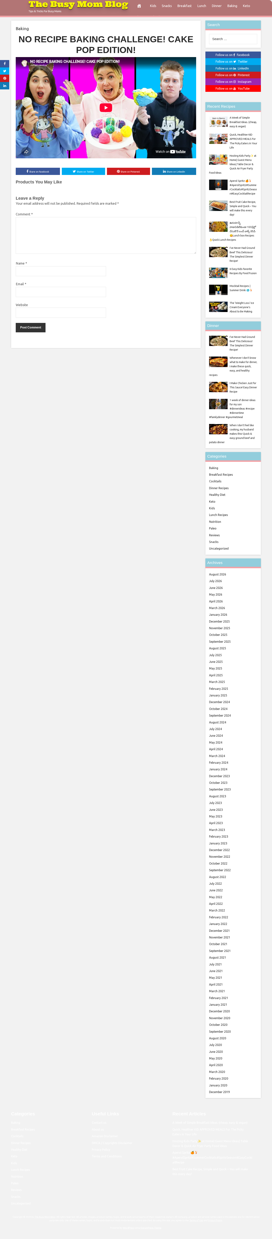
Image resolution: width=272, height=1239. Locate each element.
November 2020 (219, 1018)
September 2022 (220, 870)
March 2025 (217, 682)
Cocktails (215, 481)
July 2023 (215, 803)
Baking (232, 6)
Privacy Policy (101, 1149)
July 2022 (215, 883)
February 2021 (218, 998)
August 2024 (217, 722)
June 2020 (216, 1051)
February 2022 (218, 917)
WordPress (128, 1228)
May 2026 (215, 594)
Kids (153, 6)
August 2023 (217, 796)
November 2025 (219, 628)
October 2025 (218, 634)
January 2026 (218, 614)
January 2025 (218, 695)
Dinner (217, 6)
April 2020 (216, 1065)
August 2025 (217, 648)
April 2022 (216, 903)
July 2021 (215, 964)
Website (22, 305)
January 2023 (218, 843)
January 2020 (218, 1085)
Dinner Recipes (219, 488)
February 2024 (218, 762)
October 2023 (218, 782)
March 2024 (217, 756)
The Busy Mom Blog (44, 1217)
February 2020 (218, 1078)
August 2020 (217, 1038)
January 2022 (218, 924)
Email (21, 284)
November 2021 (219, 937)
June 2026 (216, 587)
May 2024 (215, 742)
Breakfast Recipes (221, 474)
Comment (24, 214)
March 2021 (217, 991)
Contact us (99, 1122)
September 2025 (220, 641)
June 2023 (216, 809)
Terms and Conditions (107, 1156)
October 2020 (218, 1024)
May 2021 (215, 977)
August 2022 (217, 877)
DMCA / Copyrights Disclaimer (112, 1143)
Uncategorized (219, 548)
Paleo (212, 528)
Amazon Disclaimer (105, 1136)
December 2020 (219, 1011)
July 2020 (215, 1045)
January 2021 (218, 1004)
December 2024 (219, 702)
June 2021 (216, 971)
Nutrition (215, 521)
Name (21, 263)
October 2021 (218, 944)
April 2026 (216, 601)
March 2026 (217, 608)
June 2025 (216, 661)
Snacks (167, 6)
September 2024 (220, 715)
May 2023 (215, 816)
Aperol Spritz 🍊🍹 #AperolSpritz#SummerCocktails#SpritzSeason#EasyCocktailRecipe (212, 1157)
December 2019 (219, 1092)
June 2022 (216, 890)
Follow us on (233, 55)
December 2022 (219, 850)
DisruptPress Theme (150, 1228)
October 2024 (218, 708)
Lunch (201, 6)
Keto (246, 6)
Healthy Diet (217, 494)
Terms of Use (196, 1220)
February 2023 (218, 836)
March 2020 (217, 1071)
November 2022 (219, 856)
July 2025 (215, 655)
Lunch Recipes (218, 515)
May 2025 (215, 668)
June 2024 (216, 735)
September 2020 (220, 1031)
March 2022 (217, 910)
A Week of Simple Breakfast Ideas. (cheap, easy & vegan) (210, 1122)
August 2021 (217, 957)
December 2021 (219, 930)
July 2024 (215, 729)
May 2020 (215, 1058)
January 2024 (218, 769)
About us (98, 1129)
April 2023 (216, 823)
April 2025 (216, 675)
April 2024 (216, 749)
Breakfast (184, 6)
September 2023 (220, 789)
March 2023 (217, 829)
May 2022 (215, 897)
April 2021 (216, 984)
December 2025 (219, 621)
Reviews (214, 535)
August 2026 (217, 574)
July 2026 (215, 581)
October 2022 (218, 863)
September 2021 (220, 950)
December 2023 (219, 776)
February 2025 (218, 688)
